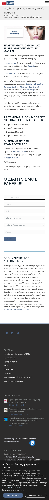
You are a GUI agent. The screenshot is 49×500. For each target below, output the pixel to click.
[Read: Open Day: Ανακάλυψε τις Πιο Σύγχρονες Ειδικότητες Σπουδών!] (6, 401)
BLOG (6, 365)
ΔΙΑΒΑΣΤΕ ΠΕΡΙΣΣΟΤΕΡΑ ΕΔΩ (17, 309)
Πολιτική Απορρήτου (13, 487)
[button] (24, 490)
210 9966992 (36, 460)
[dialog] (24, 480)
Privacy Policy (8, 373)
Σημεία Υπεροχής (10, 358)
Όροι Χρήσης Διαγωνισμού (13, 381)
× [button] (46, 463)
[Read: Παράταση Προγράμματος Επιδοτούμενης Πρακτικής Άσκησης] (6, 410)
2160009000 (26, 438)
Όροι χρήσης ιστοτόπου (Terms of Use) (18, 377)
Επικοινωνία (8, 369)
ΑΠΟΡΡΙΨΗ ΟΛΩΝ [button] (35, 495)
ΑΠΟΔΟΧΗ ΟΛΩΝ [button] (13, 495)
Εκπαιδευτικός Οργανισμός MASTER (17, 354)
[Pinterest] (17, 334)
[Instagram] (12, 334)
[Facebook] (6, 334)
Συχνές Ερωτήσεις (10, 362)
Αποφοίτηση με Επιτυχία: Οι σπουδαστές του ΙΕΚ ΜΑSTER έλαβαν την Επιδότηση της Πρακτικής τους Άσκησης (26, 420)
